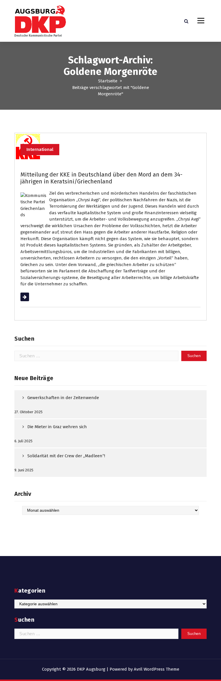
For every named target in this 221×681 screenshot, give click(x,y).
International (39, 149)
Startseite (107, 81)
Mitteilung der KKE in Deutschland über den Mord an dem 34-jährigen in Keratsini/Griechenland (101, 178)
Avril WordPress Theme (156, 669)
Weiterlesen (32, 296)
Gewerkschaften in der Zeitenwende (63, 397)
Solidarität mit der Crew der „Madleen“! (66, 455)
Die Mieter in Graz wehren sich (57, 426)
